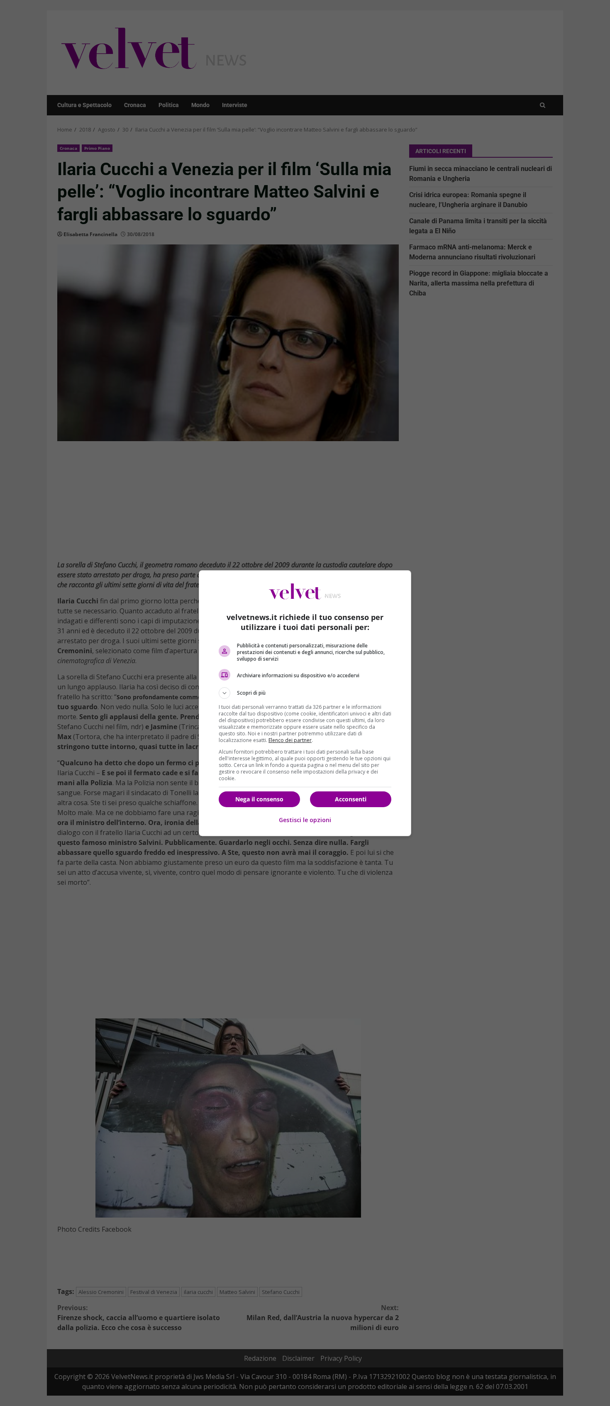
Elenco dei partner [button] (290, 740)
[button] (305, 693)
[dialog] (305, 703)
